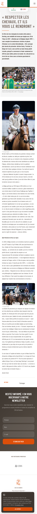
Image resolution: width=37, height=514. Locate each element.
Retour (6, 382)
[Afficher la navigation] (34, 3)
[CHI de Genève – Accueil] (2, 3)
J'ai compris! (18, 509)
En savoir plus (19, 505)
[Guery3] (18, 125)
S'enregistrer (18, 442)
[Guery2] (18, 294)
